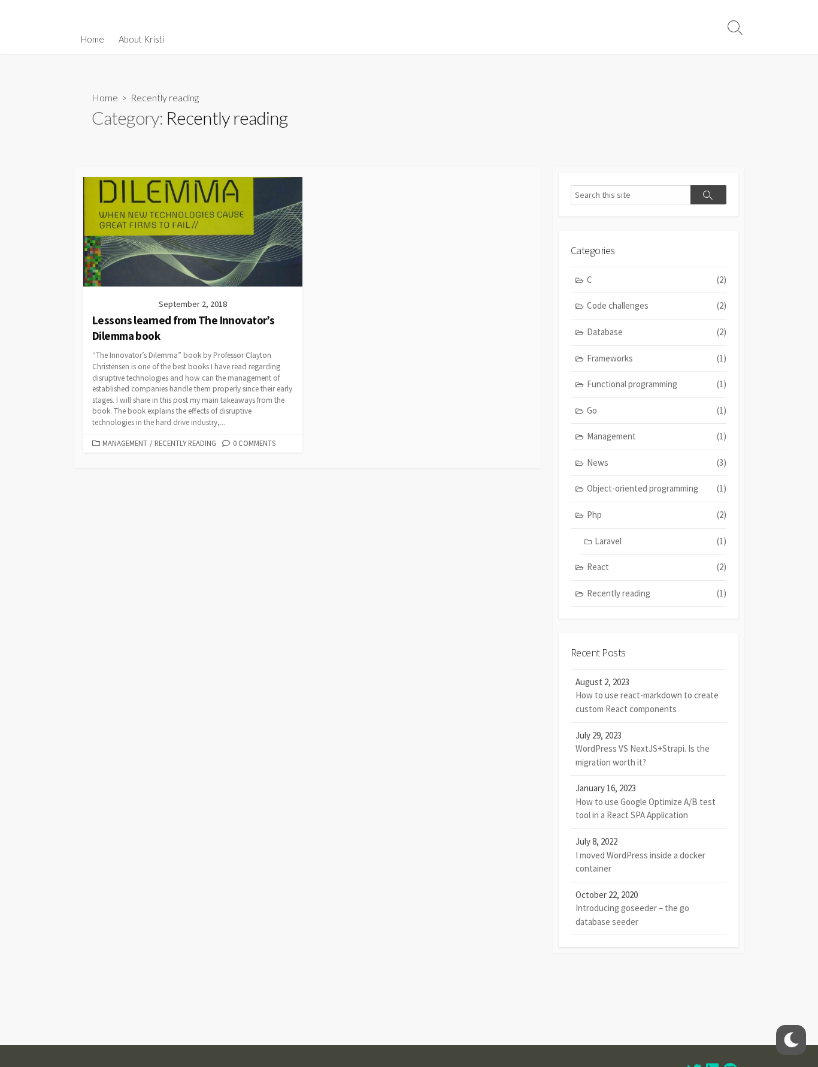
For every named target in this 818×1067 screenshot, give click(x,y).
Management (124, 443)
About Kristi (141, 39)
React (656, 566)
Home (92, 39)
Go (656, 410)
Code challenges (656, 305)
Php (656, 514)
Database (656, 331)
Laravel (660, 541)
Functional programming (656, 384)
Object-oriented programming (656, 488)
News (656, 462)
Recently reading (185, 443)
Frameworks (656, 358)
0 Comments (254, 443)
